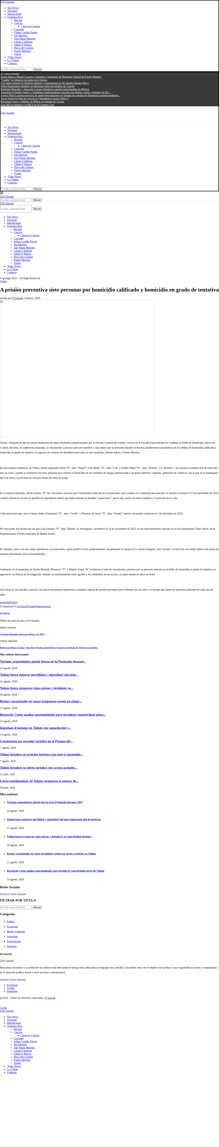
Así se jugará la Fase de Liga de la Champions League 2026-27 (35, 98)
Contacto (12, 63)
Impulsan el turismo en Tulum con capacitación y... (35, 728)
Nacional (12, 10)
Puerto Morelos (22, 51)
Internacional (14, 14)
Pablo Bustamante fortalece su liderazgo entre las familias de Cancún (38, 86)
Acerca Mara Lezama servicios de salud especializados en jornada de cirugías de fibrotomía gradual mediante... (60, 95)
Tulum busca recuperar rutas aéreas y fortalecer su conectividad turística (49, 836)
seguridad (5, 602)
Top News (13, 7)
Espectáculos (14, 941)
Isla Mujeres (20, 35)
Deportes (12, 946)
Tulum (17, 54)
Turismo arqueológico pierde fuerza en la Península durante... (43, 661)
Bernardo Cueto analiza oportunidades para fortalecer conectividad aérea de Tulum (55, 870)
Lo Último (13, 60)
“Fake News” (14, 57)
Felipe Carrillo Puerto (25, 32)
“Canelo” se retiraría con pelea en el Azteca (24, 80)
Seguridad (12, 936)
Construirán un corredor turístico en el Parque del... (36, 741)
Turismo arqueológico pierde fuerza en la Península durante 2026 (44, 802)
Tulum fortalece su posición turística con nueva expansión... (41, 754)
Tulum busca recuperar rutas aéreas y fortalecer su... (36, 688)
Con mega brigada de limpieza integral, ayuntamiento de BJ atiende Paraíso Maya (45, 83)
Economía (12, 926)
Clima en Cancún (30, 26)
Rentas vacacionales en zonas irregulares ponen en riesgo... (41, 701)
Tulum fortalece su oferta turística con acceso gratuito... (38, 767)
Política (11, 921)
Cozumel (19, 29)
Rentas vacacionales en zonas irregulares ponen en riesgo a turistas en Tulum (51, 853)
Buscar (37, 69)
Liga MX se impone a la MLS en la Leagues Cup (27, 104)
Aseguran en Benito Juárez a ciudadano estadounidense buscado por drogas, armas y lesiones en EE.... (56, 92)
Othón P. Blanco (23, 44)
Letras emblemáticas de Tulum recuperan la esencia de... (39, 781)
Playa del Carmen (23, 47)
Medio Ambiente (16, 931)
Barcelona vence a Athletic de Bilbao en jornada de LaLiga (32, 101)
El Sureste (17, 298)
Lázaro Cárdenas (23, 41)
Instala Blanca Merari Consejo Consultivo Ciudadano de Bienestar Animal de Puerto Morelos (51, 76)
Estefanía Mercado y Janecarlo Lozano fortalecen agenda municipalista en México (45, 89)
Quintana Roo (15, 17)
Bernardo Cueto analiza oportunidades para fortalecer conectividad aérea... (53, 714)
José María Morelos (24, 38)
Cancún (18, 23)
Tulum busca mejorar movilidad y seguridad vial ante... (39, 674)
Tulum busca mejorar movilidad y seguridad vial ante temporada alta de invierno (54, 819)
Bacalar (18, 20)
